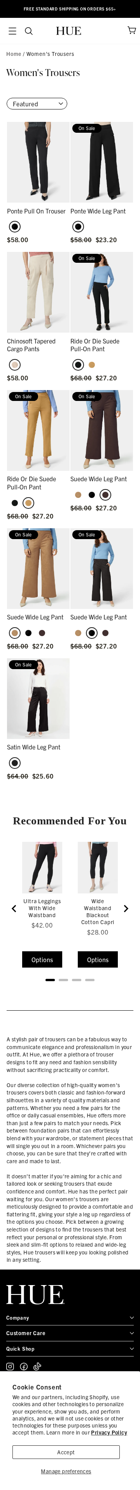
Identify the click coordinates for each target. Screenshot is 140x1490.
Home (13, 53)
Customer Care (25, 1332)
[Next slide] (125, 908)
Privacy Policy (109, 1432)
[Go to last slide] (14, 908)
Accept (66, 1451)
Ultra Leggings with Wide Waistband (42, 907)
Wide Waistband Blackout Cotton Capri (98, 911)
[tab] (50, 980)
